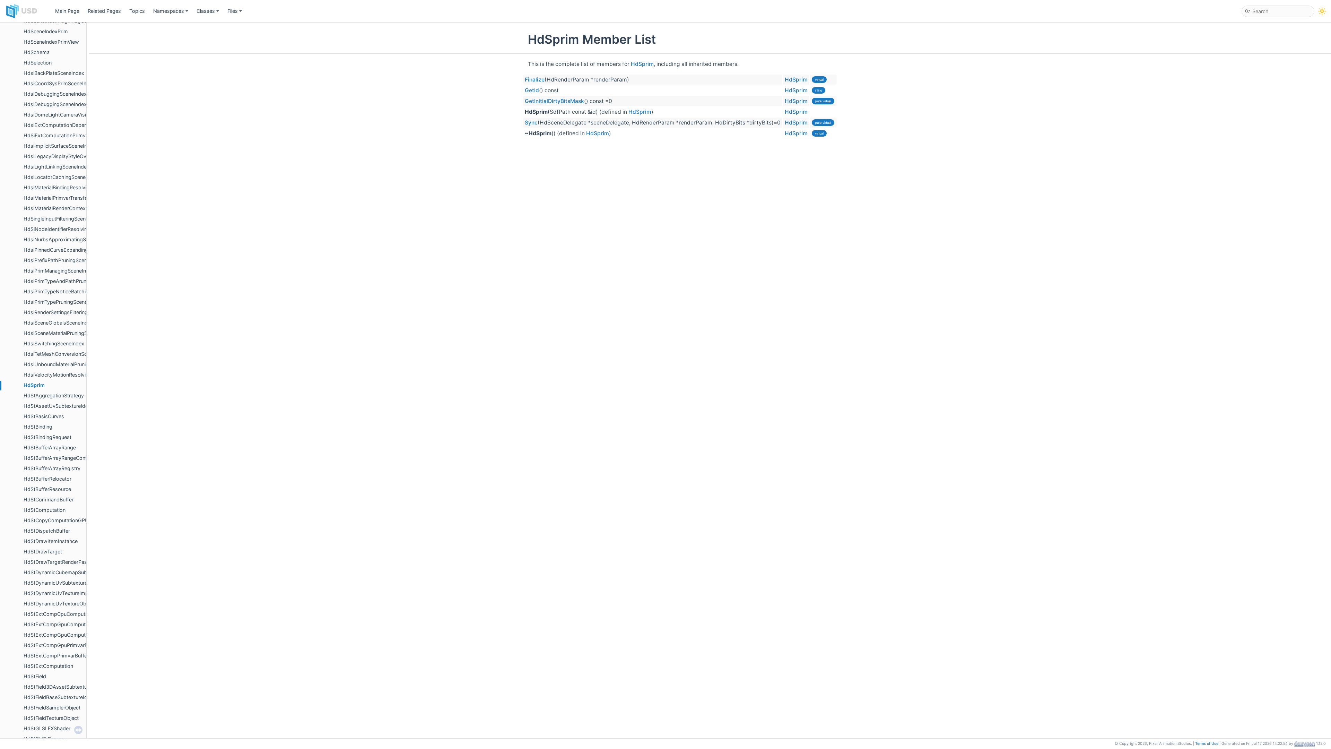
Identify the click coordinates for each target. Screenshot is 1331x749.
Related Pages (104, 11)
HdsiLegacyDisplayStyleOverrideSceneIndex (75, 156)
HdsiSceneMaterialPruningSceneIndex (67, 333)
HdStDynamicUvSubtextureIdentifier (65, 583)
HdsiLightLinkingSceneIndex (56, 167)
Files (232, 11)
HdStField (35, 676)
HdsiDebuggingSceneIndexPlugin (62, 104)
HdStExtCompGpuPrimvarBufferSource (69, 645)
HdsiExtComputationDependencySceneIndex (76, 125)
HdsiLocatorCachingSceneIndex (61, 177)
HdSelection (38, 63)
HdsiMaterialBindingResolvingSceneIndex (71, 187)
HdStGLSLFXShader (47, 728)
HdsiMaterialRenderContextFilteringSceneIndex (78, 208)
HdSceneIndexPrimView (51, 42)
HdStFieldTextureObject (51, 718)
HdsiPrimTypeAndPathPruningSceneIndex (72, 281)
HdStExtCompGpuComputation (60, 624)
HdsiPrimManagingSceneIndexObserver (70, 271)
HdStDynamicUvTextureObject (59, 603)
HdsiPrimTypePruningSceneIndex (62, 302)
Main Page (67, 11)
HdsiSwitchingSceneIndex (54, 343)
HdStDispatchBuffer (47, 531)
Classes (206, 11)
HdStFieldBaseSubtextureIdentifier (63, 697)
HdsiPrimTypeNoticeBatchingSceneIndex (71, 291)
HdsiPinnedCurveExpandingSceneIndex (69, 250)
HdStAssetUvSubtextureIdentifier (62, 406)
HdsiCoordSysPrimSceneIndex (59, 83)
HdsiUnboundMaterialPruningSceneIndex (71, 364)
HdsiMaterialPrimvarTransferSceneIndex (70, 198)
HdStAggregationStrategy (54, 395)
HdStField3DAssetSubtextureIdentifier (68, 687)
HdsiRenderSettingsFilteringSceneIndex (69, 312)
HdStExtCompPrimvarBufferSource (64, 655)
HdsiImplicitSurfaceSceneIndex (60, 146)
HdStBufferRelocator (47, 479)
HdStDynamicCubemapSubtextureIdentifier (73, 572)
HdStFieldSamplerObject (52, 708)
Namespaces (168, 11)
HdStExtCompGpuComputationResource (71, 635)
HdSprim (34, 385)
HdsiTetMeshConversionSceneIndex (66, 354)
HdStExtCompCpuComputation (60, 614)
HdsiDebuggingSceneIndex (55, 94)
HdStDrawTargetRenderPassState (63, 562)
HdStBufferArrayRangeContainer (61, 458)
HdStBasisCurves (44, 416)
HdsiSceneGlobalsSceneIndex (58, 323)
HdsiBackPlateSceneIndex (54, 73)
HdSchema (37, 52)
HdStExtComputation (48, 666)
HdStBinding (38, 427)
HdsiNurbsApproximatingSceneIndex (67, 239)
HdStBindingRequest (47, 437)
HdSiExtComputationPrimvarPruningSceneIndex (79, 135)
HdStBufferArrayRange (50, 447)
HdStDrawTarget (43, 551)
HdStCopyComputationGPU (56, 520)
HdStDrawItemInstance (51, 541)
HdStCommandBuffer (48, 499)
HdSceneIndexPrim (46, 31)
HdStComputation (45, 510)
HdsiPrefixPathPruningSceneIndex (63, 260)
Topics (137, 11)
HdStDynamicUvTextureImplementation (69, 593)
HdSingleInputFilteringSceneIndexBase (68, 219)
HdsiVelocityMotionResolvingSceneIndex (71, 375)
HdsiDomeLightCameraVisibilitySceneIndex (74, 115)
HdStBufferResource (47, 489)
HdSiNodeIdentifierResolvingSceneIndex (70, 229)
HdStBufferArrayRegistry (52, 468)
